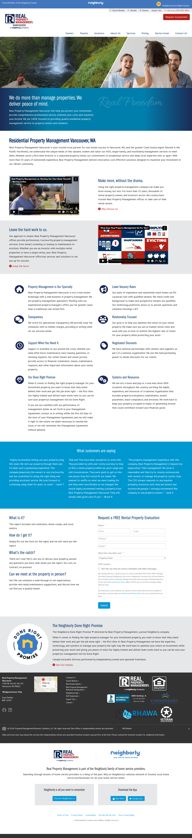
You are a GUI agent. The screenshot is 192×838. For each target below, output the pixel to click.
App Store (119, 798)
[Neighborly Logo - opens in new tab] (134, 754)
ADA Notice (127, 728)
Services (131, 33)
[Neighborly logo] (96, 3)
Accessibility (91, 815)
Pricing (145, 33)
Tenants (133, 10)
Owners (145, 10)
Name (102, 525)
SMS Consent (104, 564)
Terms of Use (62, 815)
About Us (115, 33)
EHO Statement (72, 696)
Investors (99, 33)
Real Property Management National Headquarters (76, 688)
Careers (69, 702)
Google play (137, 798)
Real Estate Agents (73, 684)
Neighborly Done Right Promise (176, 5)
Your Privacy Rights (126, 815)
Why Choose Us (109, 209)
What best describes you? (111, 553)
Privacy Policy (120, 582)
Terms (109, 582)
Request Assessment (176, 17)
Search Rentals (118, 10)
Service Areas (162, 33)
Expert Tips (156, 10)
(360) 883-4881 (182, 10)
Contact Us (181, 33)
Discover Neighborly (63, 798)
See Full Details (64, 664)
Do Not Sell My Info (107, 815)
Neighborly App (72, 693)
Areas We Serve (20, 266)
